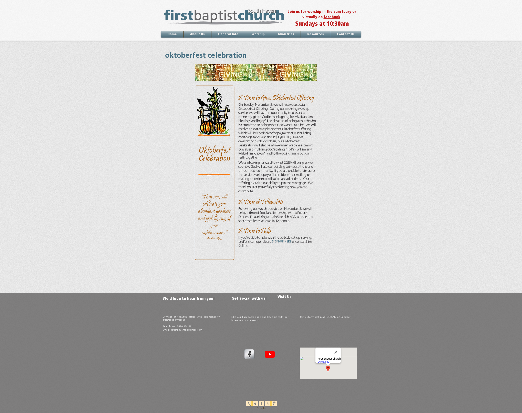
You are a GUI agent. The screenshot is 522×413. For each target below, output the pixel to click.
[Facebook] (249, 354)
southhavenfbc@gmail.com (186, 330)
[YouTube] (270, 354)
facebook (332, 17)
